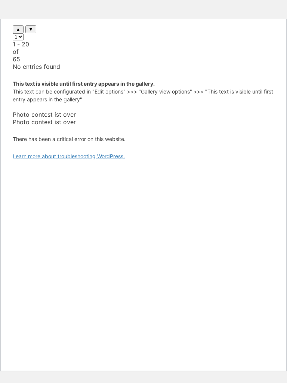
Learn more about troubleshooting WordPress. (69, 156)
